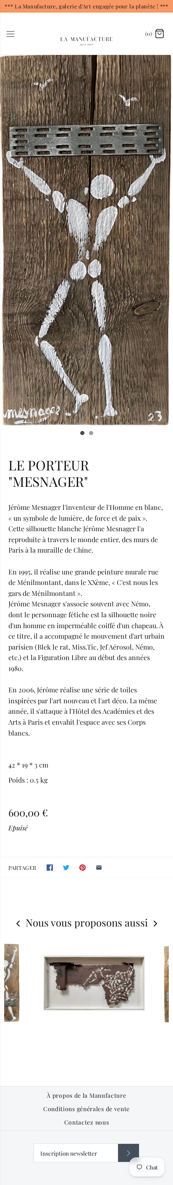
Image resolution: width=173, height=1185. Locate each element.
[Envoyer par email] (99, 867)
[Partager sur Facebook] (50, 867)
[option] (86, 240)
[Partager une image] (82, 867)
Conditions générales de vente (86, 1109)
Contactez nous (86, 1122)
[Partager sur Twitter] (66, 867)
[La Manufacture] (86, 33)
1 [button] (82, 434)
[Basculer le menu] (10, 33)
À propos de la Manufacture (86, 1096)
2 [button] (90, 434)
